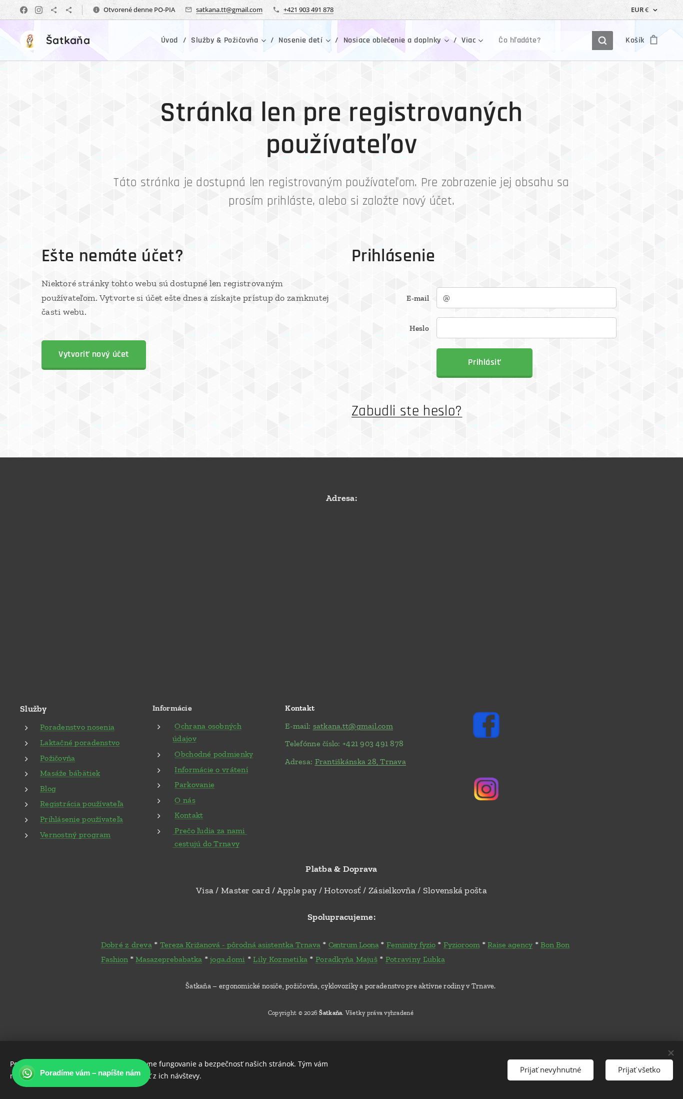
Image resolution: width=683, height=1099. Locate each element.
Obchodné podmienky (213, 754)
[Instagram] (38, 10)
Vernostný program (75, 834)
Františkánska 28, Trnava (360, 761)
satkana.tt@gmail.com (229, 9)
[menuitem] (172, 40)
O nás (184, 800)
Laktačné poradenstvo (80, 742)
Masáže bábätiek (70, 773)
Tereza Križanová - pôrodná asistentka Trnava (240, 944)
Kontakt (188, 815)
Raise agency (510, 944)
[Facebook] (24, 10)
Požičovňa (57, 758)
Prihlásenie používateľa (81, 819)
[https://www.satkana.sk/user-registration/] (68, 10)
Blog (48, 788)
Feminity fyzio (411, 944)
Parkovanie (194, 784)
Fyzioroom (462, 944)
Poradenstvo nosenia (77, 727)
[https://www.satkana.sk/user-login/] (54, 10)
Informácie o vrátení (211, 769)
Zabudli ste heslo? (407, 411)
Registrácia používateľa (82, 803)
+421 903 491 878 (309, 9)
